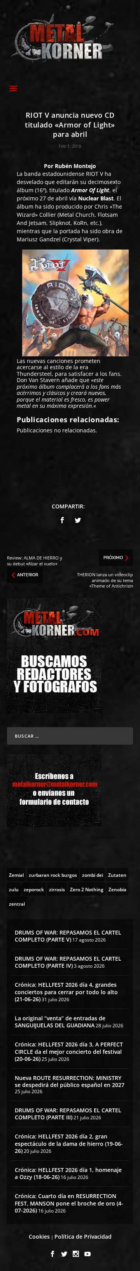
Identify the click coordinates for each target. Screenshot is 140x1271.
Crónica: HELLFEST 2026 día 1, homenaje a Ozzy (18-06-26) (68, 1173)
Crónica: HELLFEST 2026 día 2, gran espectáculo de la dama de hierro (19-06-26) (69, 1143)
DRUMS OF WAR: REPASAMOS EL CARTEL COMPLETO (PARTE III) (68, 1113)
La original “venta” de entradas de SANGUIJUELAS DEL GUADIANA (60, 1021)
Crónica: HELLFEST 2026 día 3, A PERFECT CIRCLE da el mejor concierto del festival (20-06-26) (69, 1051)
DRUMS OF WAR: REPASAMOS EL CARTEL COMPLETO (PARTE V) (68, 936)
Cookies (39, 1236)
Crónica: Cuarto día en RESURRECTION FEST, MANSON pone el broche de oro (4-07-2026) (69, 1203)
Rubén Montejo (75, 166)
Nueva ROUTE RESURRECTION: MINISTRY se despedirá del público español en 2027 (69, 1081)
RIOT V (94, 173)
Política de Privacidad (83, 1236)
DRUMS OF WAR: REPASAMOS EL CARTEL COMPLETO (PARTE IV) (68, 962)
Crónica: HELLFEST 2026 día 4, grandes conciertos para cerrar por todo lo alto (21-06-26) (66, 991)
